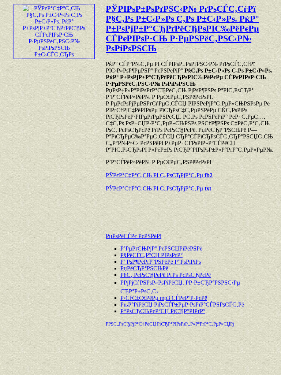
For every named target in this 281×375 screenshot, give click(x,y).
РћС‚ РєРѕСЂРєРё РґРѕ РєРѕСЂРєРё (165, 275)
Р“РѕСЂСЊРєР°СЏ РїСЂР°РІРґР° (162, 311)
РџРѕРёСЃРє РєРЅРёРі (133, 236)
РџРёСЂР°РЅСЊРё (144, 268)
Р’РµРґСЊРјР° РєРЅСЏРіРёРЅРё (161, 248)
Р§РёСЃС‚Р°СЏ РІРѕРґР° (151, 255)
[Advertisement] (191, 209)
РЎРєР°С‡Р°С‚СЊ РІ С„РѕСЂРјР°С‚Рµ (159, 175)
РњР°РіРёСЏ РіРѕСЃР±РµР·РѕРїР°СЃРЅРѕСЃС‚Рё (182, 304)
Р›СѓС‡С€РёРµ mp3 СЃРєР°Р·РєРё (163, 298)
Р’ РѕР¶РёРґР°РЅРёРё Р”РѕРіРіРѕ (160, 262)
